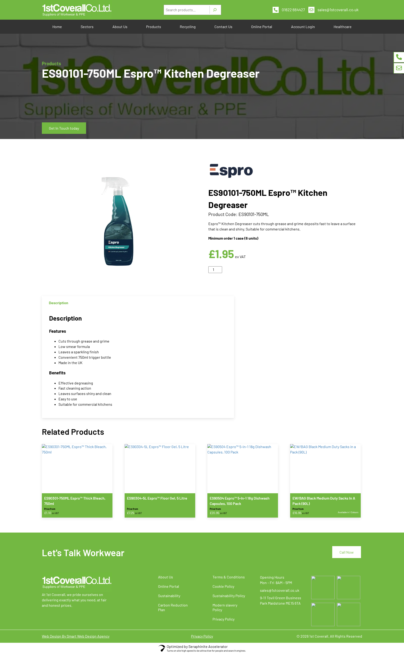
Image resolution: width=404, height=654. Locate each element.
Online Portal (261, 26)
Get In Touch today (64, 128)
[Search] (215, 10)
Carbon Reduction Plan (173, 607)
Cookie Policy (223, 586)
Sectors (87, 26)
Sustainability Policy (229, 595)
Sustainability (169, 595)
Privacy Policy (223, 619)
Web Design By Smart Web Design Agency (75, 636)
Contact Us (223, 26)
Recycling (188, 26)
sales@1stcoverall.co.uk (338, 9)
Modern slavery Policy (225, 607)
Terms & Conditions (229, 577)
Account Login (303, 26)
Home (57, 26)
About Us (119, 26)
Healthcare (343, 26)
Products (153, 26)
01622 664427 (293, 9)
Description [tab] (58, 302)
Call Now (346, 552)
